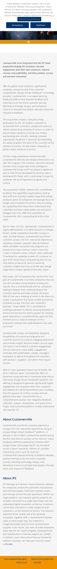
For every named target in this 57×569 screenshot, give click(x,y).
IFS (5, 86)
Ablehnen (40, 25)
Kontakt (37, 562)
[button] (28, 42)
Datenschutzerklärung (42, 559)
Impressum (21, 562)
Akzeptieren (17, 25)
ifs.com (8, 544)
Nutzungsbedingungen (15, 559)
